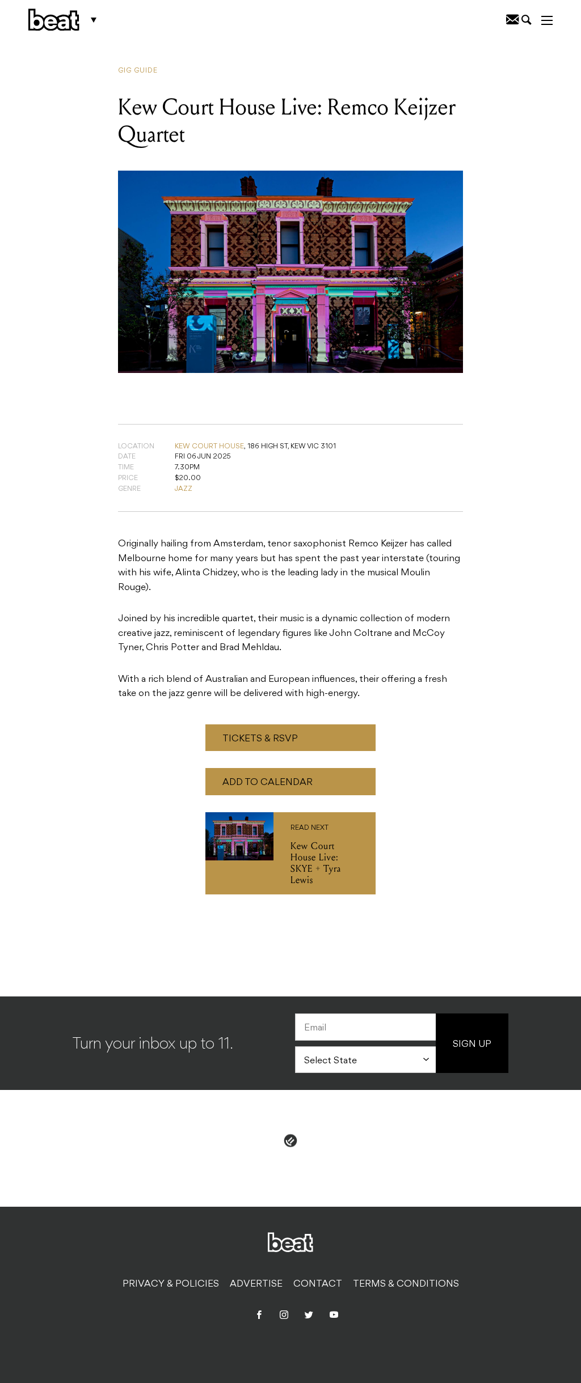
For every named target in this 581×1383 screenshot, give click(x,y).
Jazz (183, 489)
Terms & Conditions (406, 1284)
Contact (317, 1284)
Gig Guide (138, 70)
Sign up (472, 1044)
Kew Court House (209, 446)
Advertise (256, 1284)
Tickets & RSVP (260, 739)
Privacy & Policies (171, 1284)
